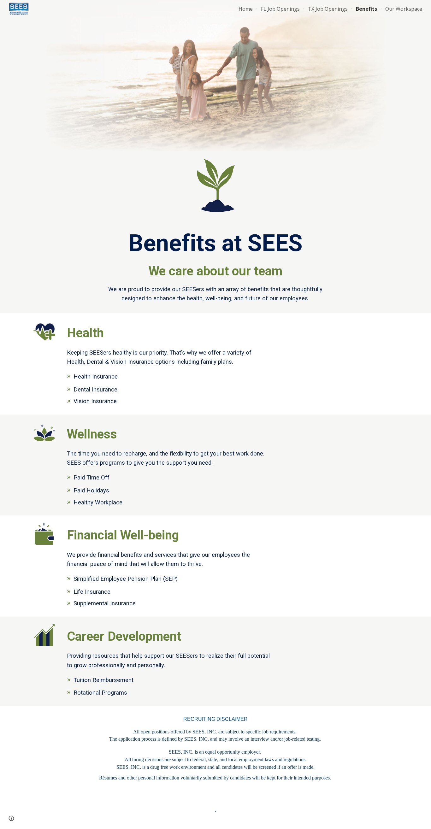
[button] (11, 818)
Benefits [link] (366, 8)
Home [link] (246, 8)
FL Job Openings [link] (280, 8)
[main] (215, 266)
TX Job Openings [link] (328, 8)
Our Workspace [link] (403, 8)
